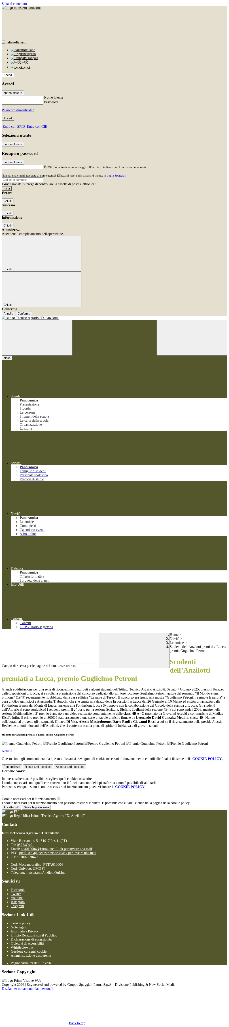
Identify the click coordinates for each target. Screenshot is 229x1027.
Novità (174, 639)
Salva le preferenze (36, 807)
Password (51, 102)
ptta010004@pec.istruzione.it (57, 853)
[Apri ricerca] (192, 338)
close (7, 358)
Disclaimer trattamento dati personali (27, 988)
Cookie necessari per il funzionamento (29, 799)
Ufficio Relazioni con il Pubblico (34, 935)
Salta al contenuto (14, 4)
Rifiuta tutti (38, 766)
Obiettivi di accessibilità (27, 943)
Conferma (24, 313)
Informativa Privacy (25, 931)
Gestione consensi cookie (29, 951)
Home (174, 634)
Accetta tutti (70, 766)
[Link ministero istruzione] (21, 8)
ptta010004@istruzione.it (56, 849)
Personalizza (12, 766)
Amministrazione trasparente (31, 955)
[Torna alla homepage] (114, 318)
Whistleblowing (22, 947)
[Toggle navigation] (37, 338)
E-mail (48, 167)
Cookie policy (21, 923)
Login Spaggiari (116, 175)
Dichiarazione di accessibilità (31, 939)
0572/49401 (25, 845)
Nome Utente (53, 97)
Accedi (8, 75)
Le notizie (177, 643)
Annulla (8, 313)
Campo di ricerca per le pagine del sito (29, 666)
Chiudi (8, 201)
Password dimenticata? (18, 110)
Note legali (18, 927)
